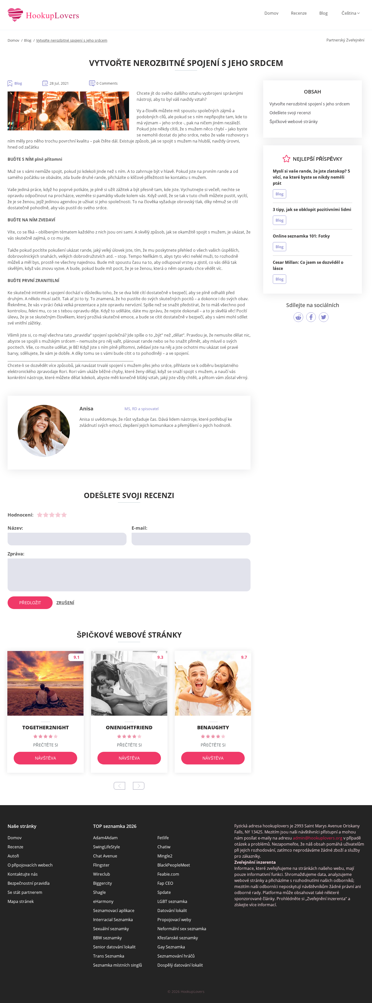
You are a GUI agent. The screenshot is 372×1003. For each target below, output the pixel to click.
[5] (64, 515)
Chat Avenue (105, 856)
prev (119, 786)
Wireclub (101, 874)
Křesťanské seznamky (177, 938)
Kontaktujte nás (23, 874)
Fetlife (163, 838)
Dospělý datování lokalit (180, 965)
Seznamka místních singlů (117, 965)
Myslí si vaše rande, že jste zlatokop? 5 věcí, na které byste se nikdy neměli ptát (311, 177)
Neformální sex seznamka (181, 928)
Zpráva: (16, 554)
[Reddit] (298, 317)
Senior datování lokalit (114, 947)
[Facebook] (311, 317)
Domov (271, 13)
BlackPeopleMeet (173, 865)
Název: (15, 528)
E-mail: (139, 528)
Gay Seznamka (171, 947)
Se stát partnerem (25, 892)
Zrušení (65, 602)
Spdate (164, 892)
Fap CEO (165, 883)
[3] (52, 515)
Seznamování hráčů (176, 956)
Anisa (86, 408)
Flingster (101, 865)
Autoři (13, 856)
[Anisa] (44, 431)
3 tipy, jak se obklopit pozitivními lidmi (312, 209)
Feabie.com (168, 874)
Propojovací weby (174, 919)
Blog (323, 13)
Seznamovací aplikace (113, 910)
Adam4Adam (105, 838)
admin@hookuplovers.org (317, 838)
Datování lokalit (172, 910)
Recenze (299, 13)
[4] (58, 515)
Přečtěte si (45, 745)
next (138, 786)
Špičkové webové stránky (294, 121)
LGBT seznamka (172, 901)
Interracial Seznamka (113, 919)
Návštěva (45, 758)
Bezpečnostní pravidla (29, 883)
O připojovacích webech (30, 865)
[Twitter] (323, 317)
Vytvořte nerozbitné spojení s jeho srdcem (310, 104)
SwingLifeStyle (106, 847)
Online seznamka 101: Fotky (301, 236)
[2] (46, 515)
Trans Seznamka (108, 956)
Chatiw (163, 847)
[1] (40, 515)
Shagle (99, 892)
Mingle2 (164, 856)
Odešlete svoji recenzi (290, 112)
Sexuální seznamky (111, 928)
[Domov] (43, 15)
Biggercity (102, 883)
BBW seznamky (107, 938)
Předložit (30, 602)
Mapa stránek (21, 901)
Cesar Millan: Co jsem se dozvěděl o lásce (308, 265)
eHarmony (103, 901)
